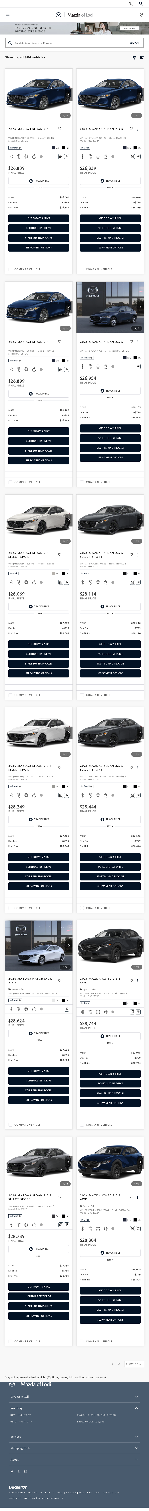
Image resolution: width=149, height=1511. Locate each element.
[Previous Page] (112, 1364)
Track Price (41, 180)
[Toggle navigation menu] (6, 15)
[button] (69, 94)
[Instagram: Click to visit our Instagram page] (26, 1472)
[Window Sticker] (66, 156)
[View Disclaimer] (42, 156)
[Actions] (66, 129)
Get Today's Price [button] (39, 218)
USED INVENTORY (21, 1422)
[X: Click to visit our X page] (19, 1472)
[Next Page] (119, 1364)
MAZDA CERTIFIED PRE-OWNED (96, 1415)
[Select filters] (134, 57)
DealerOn (44, 1492)
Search (134, 42)
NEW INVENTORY (20, 1415)
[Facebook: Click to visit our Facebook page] (12, 1472)
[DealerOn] (18, 1487)
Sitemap (58, 1492)
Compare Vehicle (27, 269)
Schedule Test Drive (38, 228)
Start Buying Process (39, 238)
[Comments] (60, 156)
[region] (38, 202)
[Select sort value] (141, 57)
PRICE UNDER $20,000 (91, 1422)
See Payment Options (39, 247)
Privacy (71, 1492)
